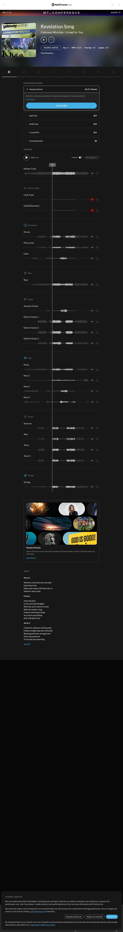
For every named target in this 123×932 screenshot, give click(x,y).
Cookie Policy (35, 925)
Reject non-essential (95, 917)
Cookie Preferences (37, 911)
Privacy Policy (49, 925)
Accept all (112, 917)
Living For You (74, 32)
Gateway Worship (52, 32)
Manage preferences (74, 917)
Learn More (30, 99)
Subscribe (61, 105)
